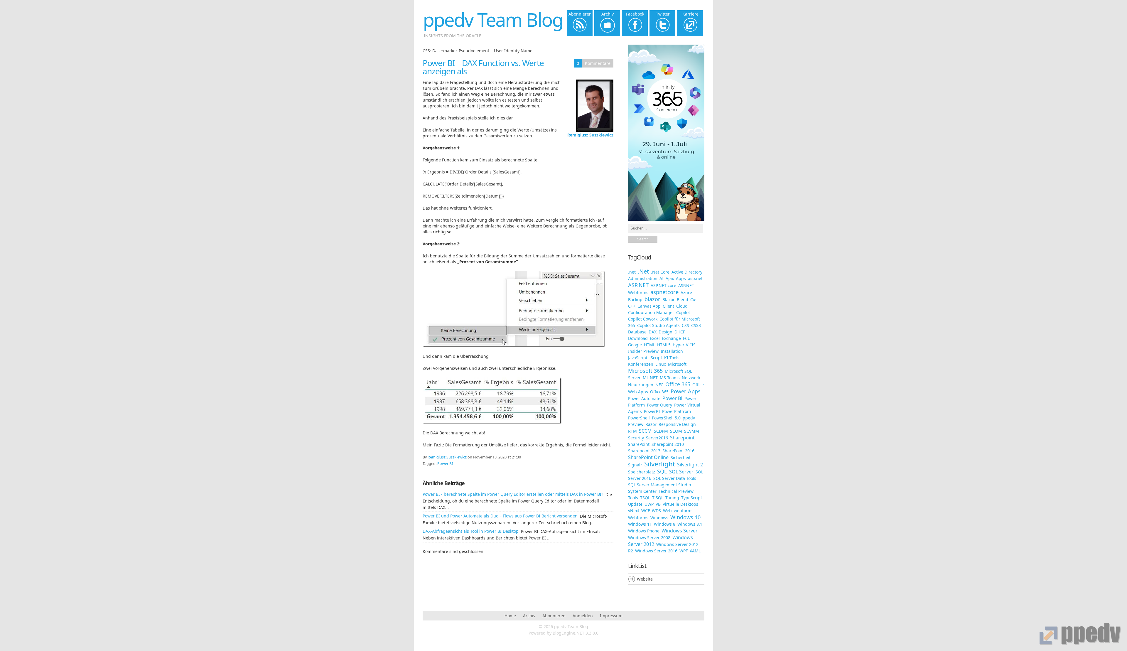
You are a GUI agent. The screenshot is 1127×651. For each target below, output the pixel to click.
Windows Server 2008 (649, 537)
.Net (643, 271)
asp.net (695, 278)
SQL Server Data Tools (674, 478)
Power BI (445, 463)
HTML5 (664, 345)
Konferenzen (640, 364)
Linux (660, 364)
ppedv (689, 418)
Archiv (529, 615)
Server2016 (657, 438)
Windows (659, 517)
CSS (685, 325)
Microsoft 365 (645, 370)
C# (693, 299)
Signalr (635, 465)
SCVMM (691, 431)
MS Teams (670, 377)
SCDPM (661, 431)
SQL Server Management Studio (659, 485)
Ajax (670, 278)
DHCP (679, 332)
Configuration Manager (651, 312)
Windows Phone (643, 531)
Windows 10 (685, 517)
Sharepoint (682, 437)
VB (658, 504)
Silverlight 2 (690, 464)
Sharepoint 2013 (644, 450)
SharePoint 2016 (678, 450)
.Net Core (660, 272)
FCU (687, 338)
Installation (672, 351)
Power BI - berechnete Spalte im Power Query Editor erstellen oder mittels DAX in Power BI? (513, 494)
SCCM (645, 431)
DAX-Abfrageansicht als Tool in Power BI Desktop (471, 531)
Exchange (671, 338)
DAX (653, 332)
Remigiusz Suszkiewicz (590, 135)
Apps (681, 278)
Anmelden (583, 615)
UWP (649, 504)
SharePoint (638, 444)
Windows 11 (640, 524)
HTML (649, 345)
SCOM (676, 431)
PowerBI (652, 411)
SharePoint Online (648, 457)
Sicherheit (681, 457)
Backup (635, 299)
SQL (662, 471)
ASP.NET (638, 285)
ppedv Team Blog (493, 19)
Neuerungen (640, 384)
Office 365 (677, 384)
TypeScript (691, 497)
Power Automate (644, 398)
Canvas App (649, 306)
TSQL (645, 497)
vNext (633, 510)
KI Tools (671, 357)
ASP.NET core (663, 285)
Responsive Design (677, 424)
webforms (684, 510)
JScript (655, 357)
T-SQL (657, 497)
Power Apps (686, 391)
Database (637, 332)
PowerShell (639, 418)
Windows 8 (664, 524)
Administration (642, 278)
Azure (686, 292)
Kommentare (597, 63)
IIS (693, 345)
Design (665, 332)
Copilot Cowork (642, 319)
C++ (631, 306)
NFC (659, 384)
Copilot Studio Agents (658, 325)
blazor (652, 299)
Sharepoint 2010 (668, 444)
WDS (656, 510)
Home (510, 615)
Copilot (683, 312)
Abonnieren (554, 615)
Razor (651, 424)
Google (635, 345)
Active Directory (687, 272)
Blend (682, 299)
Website (645, 579)
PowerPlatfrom (676, 411)
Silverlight (659, 463)
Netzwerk (691, 377)
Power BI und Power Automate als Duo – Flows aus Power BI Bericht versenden (500, 516)
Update (635, 504)
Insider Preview (643, 351)
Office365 (659, 391)
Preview (635, 424)
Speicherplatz (641, 472)
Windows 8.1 (689, 524)
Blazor (668, 299)
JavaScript (637, 357)
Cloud (682, 306)
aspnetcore (664, 292)
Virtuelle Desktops (680, 504)
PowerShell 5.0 (666, 418)
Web (667, 510)
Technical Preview (676, 491)
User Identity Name (513, 50)
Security (636, 438)
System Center (642, 491)
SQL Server (681, 471)
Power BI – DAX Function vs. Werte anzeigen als (483, 67)
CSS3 (696, 325)
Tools (633, 497)
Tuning (672, 497)
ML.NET (650, 377)
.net (632, 272)
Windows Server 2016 (656, 551)
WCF (645, 510)
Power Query (659, 405)
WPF (683, 551)
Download (638, 338)
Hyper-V (680, 345)
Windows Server (680, 530)
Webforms (638, 517)
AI (661, 278)
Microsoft (677, 364)
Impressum (611, 615)
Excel (655, 338)
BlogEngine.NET (568, 633)
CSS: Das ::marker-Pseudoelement (456, 50)
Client (668, 306)
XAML (695, 551)
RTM (632, 431)
